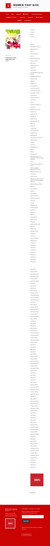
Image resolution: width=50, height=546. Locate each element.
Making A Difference (34, 171)
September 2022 (34, 340)
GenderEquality (33, 130)
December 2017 (33, 448)
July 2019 (32, 413)
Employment (33, 114)
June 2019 (32, 415)
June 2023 (32, 323)
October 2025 (33, 278)
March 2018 (32, 441)
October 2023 (33, 314)
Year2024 (32, 259)
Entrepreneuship (34, 121)
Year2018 (32, 245)
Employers (32, 111)
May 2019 (32, 417)
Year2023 (32, 257)
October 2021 (33, 365)
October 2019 (33, 406)
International (33, 154)
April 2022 (32, 351)
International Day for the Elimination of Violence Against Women (37, 158)
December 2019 (33, 401)
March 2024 (33, 304)
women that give (34, 238)
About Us (30, 17)
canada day (32, 70)
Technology (32, 217)
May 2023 (32, 325)
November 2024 (34, 297)
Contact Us (22, 17)
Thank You (32, 219)
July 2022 (32, 344)
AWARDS (20, 20)
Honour (32, 144)
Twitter (32, 34)
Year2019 (32, 247)
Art (31, 51)
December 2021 (33, 361)
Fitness (32, 125)
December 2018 (33, 427)
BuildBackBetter (34, 65)
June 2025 (32, 285)
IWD (31, 161)
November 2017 (33, 450)
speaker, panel (33, 207)
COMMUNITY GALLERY (11, 17)
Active (31, 44)
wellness (32, 233)
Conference (33, 95)
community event (34, 88)
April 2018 (32, 438)
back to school (33, 60)
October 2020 (33, 391)
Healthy (32, 142)
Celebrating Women (34, 76)
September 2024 (34, 300)
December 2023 (34, 309)
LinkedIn (32, 36)
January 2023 (33, 330)
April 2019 (32, 420)
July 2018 (32, 436)
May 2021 (32, 377)
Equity (31, 123)
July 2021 (32, 373)
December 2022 (34, 332)
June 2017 (32, 462)
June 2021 (32, 375)
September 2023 (34, 316)
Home (7, 14)
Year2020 (32, 250)
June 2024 (32, 302)
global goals (33, 135)
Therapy (32, 221)
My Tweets (32, 492)
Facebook (32, 29)
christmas (32, 83)
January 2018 (33, 446)
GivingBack (32, 133)
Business (32, 67)
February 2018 (33, 443)
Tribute (31, 226)
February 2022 (33, 356)
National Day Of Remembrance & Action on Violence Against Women (37, 180)
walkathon (32, 228)
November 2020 (34, 389)
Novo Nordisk (33, 188)
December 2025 (34, 274)
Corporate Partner (34, 97)
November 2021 (33, 363)
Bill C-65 (32, 63)
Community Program (34, 92)
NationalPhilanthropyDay (35, 184)
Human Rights (33, 147)
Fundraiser (32, 128)
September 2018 (34, 434)
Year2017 (32, 242)
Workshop (32, 240)
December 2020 (34, 387)
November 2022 (34, 335)
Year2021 (32, 252)
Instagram (32, 32)
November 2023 (34, 311)
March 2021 (32, 382)
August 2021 (33, 370)
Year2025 (32, 261)
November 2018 (33, 429)
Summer (32, 212)
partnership (32, 193)
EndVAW (32, 116)
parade (31, 191)
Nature (31, 186)
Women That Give (26, 5)
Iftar (31, 149)
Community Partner (34, 90)
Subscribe (26, 521)
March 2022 (33, 354)
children (32, 81)
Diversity (32, 107)
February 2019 (33, 424)
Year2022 (32, 254)
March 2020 (33, 398)
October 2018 (33, 431)
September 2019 (34, 408)
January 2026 (33, 271)
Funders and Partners (37, 14)
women (32, 235)
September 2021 (34, 368)
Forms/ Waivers (27, 20)
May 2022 (32, 349)
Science (32, 200)
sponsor (32, 209)
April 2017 (32, 467)
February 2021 (33, 384)
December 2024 (34, 295)
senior (31, 202)
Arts (31, 56)
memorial (32, 174)
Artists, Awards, (33, 53)
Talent (31, 214)
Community (32, 85)
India (31, 151)
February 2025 (33, 292)
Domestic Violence (34, 109)
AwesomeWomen (34, 58)
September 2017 (34, 455)
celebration (32, 78)
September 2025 (34, 281)
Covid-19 (32, 100)
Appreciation (33, 49)
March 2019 (32, 422)
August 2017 (33, 457)
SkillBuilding (32, 205)
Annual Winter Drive (34, 46)
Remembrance (33, 195)
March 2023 (33, 328)
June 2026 (32, 269)
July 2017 (32, 460)
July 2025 (32, 283)
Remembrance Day (34, 198)
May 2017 (32, 464)
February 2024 (33, 307)
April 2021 (32, 380)
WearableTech (33, 231)
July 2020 (32, 396)
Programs (18, 14)
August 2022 (33, 342)
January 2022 (33, 358)
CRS (31, 102)
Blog (12, 14)
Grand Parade (33, 140)
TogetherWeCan (34, 224)
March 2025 (33, 290)
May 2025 (32, 288)
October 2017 (33, 453)
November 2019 (33, 403)
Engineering (33, 118)
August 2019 (33, 410)
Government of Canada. (35, 137)
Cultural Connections (35, 104)
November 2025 (34, 276)
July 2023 (32, 321)
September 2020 (34, 394)
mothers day (33, 176)
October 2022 (33, 337)
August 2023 (33, 318)
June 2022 (32, 347)
